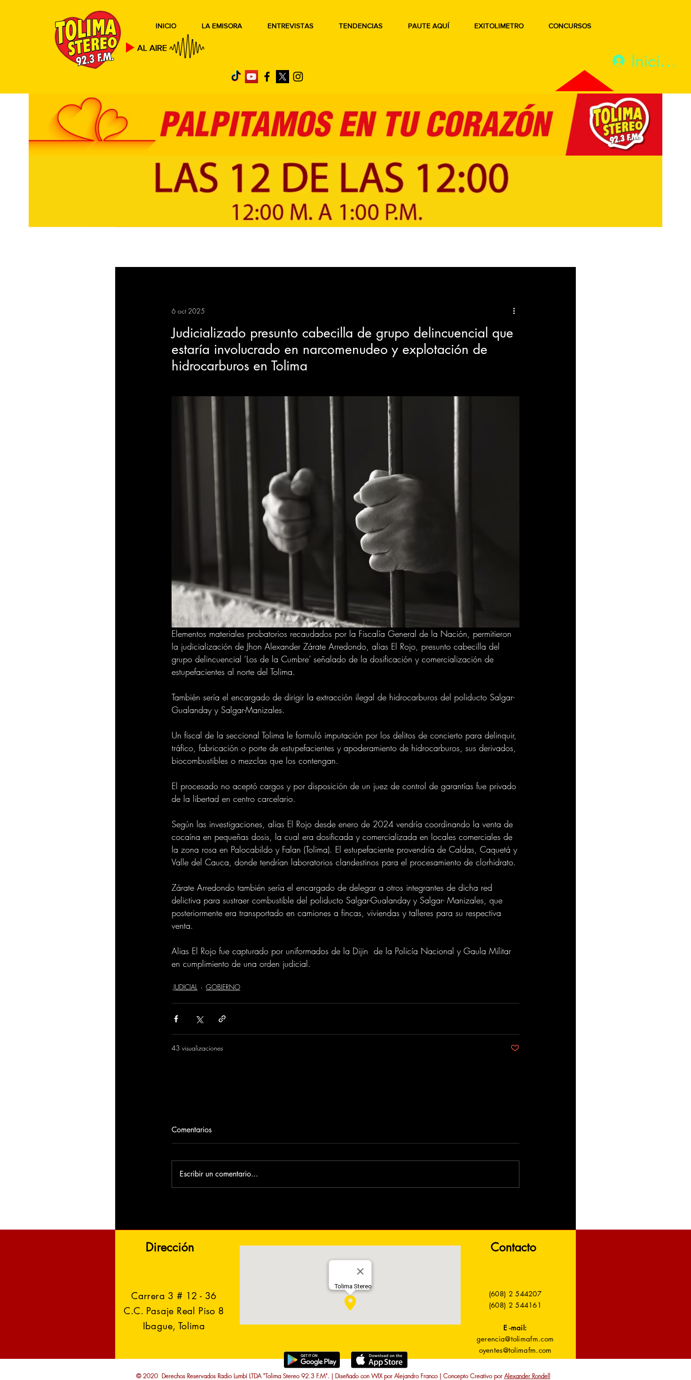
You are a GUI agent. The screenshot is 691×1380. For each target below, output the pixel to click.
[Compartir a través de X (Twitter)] (199, 1018)
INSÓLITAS (432, 248)
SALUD (198, 248)
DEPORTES (252, 248)
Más (481, 248)
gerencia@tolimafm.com (515, 1338)
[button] (554, 248)
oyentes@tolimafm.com (515, 1350)
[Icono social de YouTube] (251, 76)
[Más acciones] (513, 310)
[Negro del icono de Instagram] (298, 76)
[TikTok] (236, 76)
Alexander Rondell (527, 1376)
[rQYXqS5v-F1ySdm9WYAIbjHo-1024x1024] (282, 76)
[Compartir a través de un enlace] (222, 1018)
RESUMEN (145, 248)
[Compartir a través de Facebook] (176, 1018)
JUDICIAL (308, 248)
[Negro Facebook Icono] (267, 76)
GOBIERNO (369, 248)
